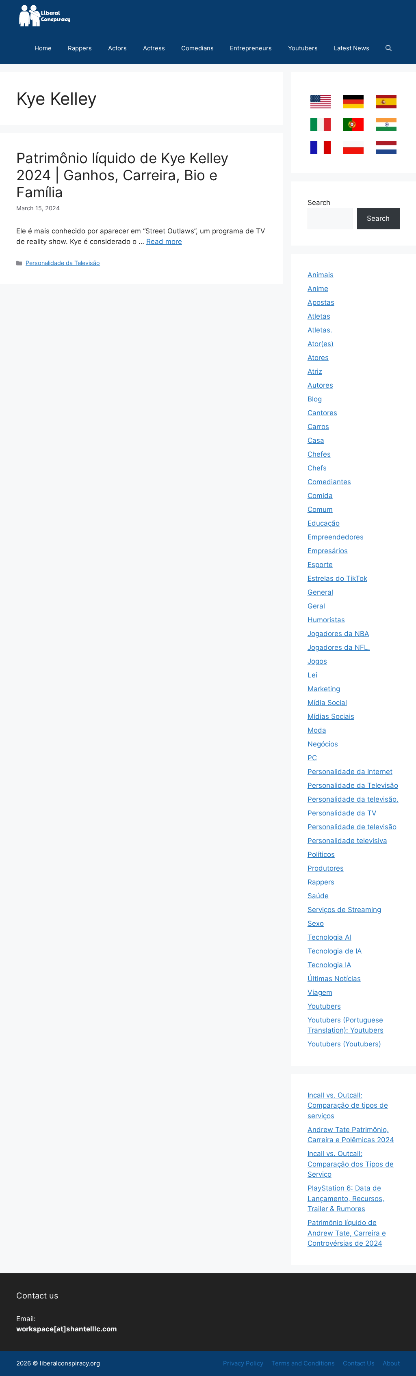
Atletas (319, 316)
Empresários (328, 551)
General (320, 592)
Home (43, 48)
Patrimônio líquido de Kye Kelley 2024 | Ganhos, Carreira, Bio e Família (122, 175)
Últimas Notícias (334, 979)
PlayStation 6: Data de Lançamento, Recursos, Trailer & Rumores (346, 1198)
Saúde (318, 896)
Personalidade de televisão (352, 827)
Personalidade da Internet (350, 772)
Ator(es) (321, 344)
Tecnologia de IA (335, 951)
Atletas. (320, 330)
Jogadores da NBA (338, 634)
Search (319, 202)
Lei (312, 675)
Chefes (319, 454)
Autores (320, 385)
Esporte (320, 565)
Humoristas (326, 620)
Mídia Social (327, 703)
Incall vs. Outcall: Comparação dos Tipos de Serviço (351, 1164)
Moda (317, 730)
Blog (315, 399)
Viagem (320, 992)
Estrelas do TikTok (337, 578)
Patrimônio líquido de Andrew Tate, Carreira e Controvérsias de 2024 (347, 1233)
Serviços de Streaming (344, 910)
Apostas (321, 302)
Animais (321, 275)
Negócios (323, 744)
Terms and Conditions (303, 1363)
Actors (117, 48)
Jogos (317, 661)
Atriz (315, 371)
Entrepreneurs (251, 48)
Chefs (317, 468)
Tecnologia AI (329, 937)
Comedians (197, 48)
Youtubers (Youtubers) (344, 1044)
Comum (320, 509)
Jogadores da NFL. (339, 647)
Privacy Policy (243, 1363)
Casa (316, 440)
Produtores (326, 868)
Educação (324, 523)
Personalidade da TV (342, 813)
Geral (316, 606)
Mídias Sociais (331, 716)
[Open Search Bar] (388, 48)
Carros (318, 427)
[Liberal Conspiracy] (44, 16)
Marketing (324, 689)
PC (312, 758)
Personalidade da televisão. (353, 799)
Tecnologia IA (329, 965)
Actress (154, 48)
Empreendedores (336, 537)
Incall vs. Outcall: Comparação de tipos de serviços (348, 1105)
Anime (318, 289)
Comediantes (329, 482)
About (391, 1363)
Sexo (316, 923)
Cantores (322, 413)
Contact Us (359, 1363)
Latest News (351, 48)
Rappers (80, 48)
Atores (318, 358)
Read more (164, 241)
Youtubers (303, 48)
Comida (320, 496)
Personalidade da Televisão (63, 262)
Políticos (321, 854)
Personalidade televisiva (347, 841)
